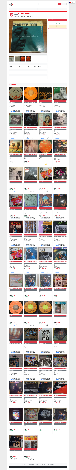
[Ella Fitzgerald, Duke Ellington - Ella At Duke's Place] (60, 414)
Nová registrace (24, 464)
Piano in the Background (42, 129)
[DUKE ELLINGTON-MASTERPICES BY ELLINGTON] (28, 36)
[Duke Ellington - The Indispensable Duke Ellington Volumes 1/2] (16, 173)
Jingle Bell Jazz (56, 129)
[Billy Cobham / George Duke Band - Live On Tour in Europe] (16, 146)
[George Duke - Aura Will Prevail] (60, 334)
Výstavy (14, 8)
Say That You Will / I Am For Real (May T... (30, 102)
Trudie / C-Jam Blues (13, 102)
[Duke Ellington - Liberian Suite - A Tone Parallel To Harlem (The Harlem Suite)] (60, 227)
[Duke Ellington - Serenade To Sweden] (16, 414)
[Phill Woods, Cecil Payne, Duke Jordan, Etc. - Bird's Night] (31, 146)
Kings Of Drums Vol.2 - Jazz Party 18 (44, 236)
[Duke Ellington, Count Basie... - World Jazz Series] (31, 414)
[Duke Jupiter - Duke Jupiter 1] (45, 414)
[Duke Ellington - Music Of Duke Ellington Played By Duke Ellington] (60, 387)
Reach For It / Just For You (13, 316)
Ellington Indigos (56, 209)
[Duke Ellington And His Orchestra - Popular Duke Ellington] (16, 441)
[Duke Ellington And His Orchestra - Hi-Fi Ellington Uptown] (45, 253)
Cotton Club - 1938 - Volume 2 (29, 209)
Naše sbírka (28, 8)
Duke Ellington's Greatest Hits (58, 316)
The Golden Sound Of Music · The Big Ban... (16, 343)
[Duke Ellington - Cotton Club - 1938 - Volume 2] (31, 200)
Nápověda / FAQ (31, 464)
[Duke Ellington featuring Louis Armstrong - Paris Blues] (16, 227)
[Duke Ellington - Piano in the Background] (45, 119)
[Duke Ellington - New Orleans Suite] (45, 173)
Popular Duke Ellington (13, 450)
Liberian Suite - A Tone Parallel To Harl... (59, 236)
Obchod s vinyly (21, 8)
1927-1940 (40, 102)
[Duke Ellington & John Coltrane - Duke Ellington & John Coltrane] (45, 387)
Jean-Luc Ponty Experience (58, 370)
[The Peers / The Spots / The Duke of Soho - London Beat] (60, 253)
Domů (11, 8)
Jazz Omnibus (12, 370)
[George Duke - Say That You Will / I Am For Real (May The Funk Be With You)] (31, 93)
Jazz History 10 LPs (27, 343)
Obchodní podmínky (51, 464)
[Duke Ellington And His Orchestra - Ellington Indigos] (60, 200)
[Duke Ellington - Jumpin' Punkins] (60, 173)
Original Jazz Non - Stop (42, 343)
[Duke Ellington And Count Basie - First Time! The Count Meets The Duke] (60, 280)
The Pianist (26, 236)
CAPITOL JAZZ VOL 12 (57, 102)
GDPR (44, 464)
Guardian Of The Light (42, 209)
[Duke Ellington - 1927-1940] (45, 93)
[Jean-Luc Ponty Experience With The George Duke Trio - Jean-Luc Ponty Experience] (60, 360)
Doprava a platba (38, 464)
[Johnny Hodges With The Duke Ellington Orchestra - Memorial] (60, 146)
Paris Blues (11, 236)
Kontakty (43, 8)
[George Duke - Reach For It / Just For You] (16, 307)
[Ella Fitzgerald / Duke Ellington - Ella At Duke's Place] (31, 280)
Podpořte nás (34, 8)
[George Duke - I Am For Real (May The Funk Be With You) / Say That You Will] (31, 307)
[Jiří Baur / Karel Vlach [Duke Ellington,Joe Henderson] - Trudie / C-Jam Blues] (16, 93)
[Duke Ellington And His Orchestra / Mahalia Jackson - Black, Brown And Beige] (31, 253)
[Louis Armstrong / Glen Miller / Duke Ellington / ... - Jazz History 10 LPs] (31, 334)
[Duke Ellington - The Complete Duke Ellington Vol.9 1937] (45, 360)
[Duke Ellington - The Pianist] (31, 227)
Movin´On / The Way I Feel (42, 316)
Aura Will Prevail (56, 343)
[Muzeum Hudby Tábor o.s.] (15, 4)
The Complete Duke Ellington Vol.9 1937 (44, 370)
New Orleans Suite (12, 209)
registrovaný (62, 25)
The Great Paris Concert (13, 129)
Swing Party (26, 370)
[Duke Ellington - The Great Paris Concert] (16, 119)
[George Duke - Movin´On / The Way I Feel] (45, 307)
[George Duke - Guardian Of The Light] (45, 200)
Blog (39, 8)
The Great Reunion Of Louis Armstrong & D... (31, 450)
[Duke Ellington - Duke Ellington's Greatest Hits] (60, 307)
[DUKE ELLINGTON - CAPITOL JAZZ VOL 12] (60, 93)
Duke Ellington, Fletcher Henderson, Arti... (30, 129)
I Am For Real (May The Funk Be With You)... (31, 316)
